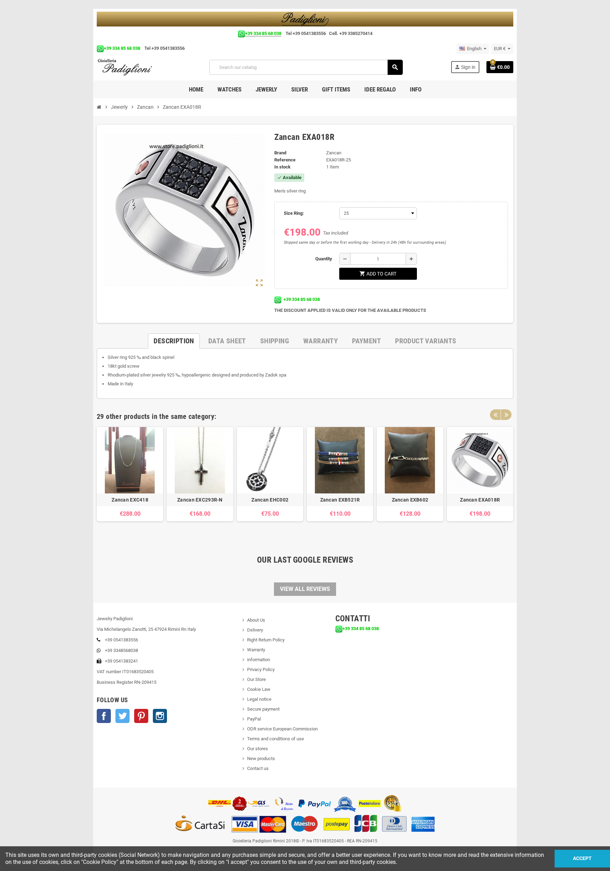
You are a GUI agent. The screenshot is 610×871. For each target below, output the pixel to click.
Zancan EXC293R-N (199, 500)
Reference (284, 159)
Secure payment (263, 709)
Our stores (257, 748)
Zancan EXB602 (410, 500)
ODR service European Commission (282, 728)
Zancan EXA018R (480, 500)
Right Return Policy (266, 639)
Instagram (160, 716)
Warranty (256, 649)
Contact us (258, 768)
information (258, 659)
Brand (280, 152)
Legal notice (259, 699)
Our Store (256, 679)
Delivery (255, 630)
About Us (256, 620)
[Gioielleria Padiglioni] (129, 67)
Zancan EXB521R (340, 500)
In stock (282, 167)
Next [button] (506, 414)
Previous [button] (495, 414)
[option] (130, 481)
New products (261, 758)
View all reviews (305, 589)
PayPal (254, 719)
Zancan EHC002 (269, 500)
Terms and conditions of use (275, 738)
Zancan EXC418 (130, 500)
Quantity (323, 258)
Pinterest (141, 716)
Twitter (122, 716)
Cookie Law (258, 689)
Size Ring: (294, 213)
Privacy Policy (261, 669)
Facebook (104, 716)
